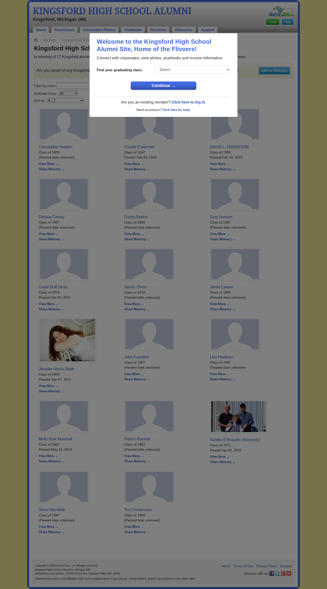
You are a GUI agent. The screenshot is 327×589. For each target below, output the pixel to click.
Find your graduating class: (120, 70)
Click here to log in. (188, 102)
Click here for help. (176, 110)
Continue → (164, 85)
